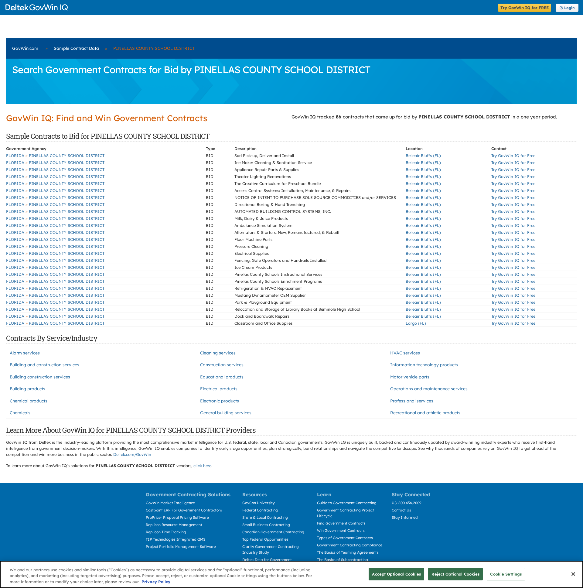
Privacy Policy (155, 581)
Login (569, 7)
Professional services (411, 401)
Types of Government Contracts (345, 537)
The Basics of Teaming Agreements (348, 552)
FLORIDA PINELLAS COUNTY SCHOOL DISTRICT (55, 155)
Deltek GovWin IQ (250, 7)
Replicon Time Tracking (166, 532)
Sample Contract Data (76, 48)
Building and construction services (44, 365)
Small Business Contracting (266, 524)
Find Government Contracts (341, 523)
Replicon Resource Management (174, 524)
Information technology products (424, 365)
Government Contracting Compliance (349, 545)
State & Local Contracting (265, 517)
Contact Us (401, 510)
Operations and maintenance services (429, 388)
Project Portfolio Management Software (181, 546)
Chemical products (28, 401)
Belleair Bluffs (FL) (423, 155)
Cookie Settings (506, 573)
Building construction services (40, 377)
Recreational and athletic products (425, 412)
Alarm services (25, 353)
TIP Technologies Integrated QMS (175, 539)
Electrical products (218, 388)
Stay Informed (405, 517)
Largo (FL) (416, 323)
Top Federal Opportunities (265, 539)
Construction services (222, 365)
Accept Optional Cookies (396, 573)
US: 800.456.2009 (406, 503)
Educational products (222, 377)
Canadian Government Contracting (273, 532)
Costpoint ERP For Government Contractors (184, 510)
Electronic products (219, 401)
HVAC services (405, 353)
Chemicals (20, 412)
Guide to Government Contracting (347, 503)
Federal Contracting (260, 510)
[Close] (573, 574)
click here (202, 465)
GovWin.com (25, 48)
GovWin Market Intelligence (170, 503)
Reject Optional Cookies (455, 573)
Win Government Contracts (341, 530)
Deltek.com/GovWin (132, 454)
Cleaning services (218, 353)
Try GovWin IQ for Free (513, 155)
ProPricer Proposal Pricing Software (177, 517)
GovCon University (258, 503)
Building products (27, 388)
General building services (225, 412)
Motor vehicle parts (409, 377)
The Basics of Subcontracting (342, 559)
